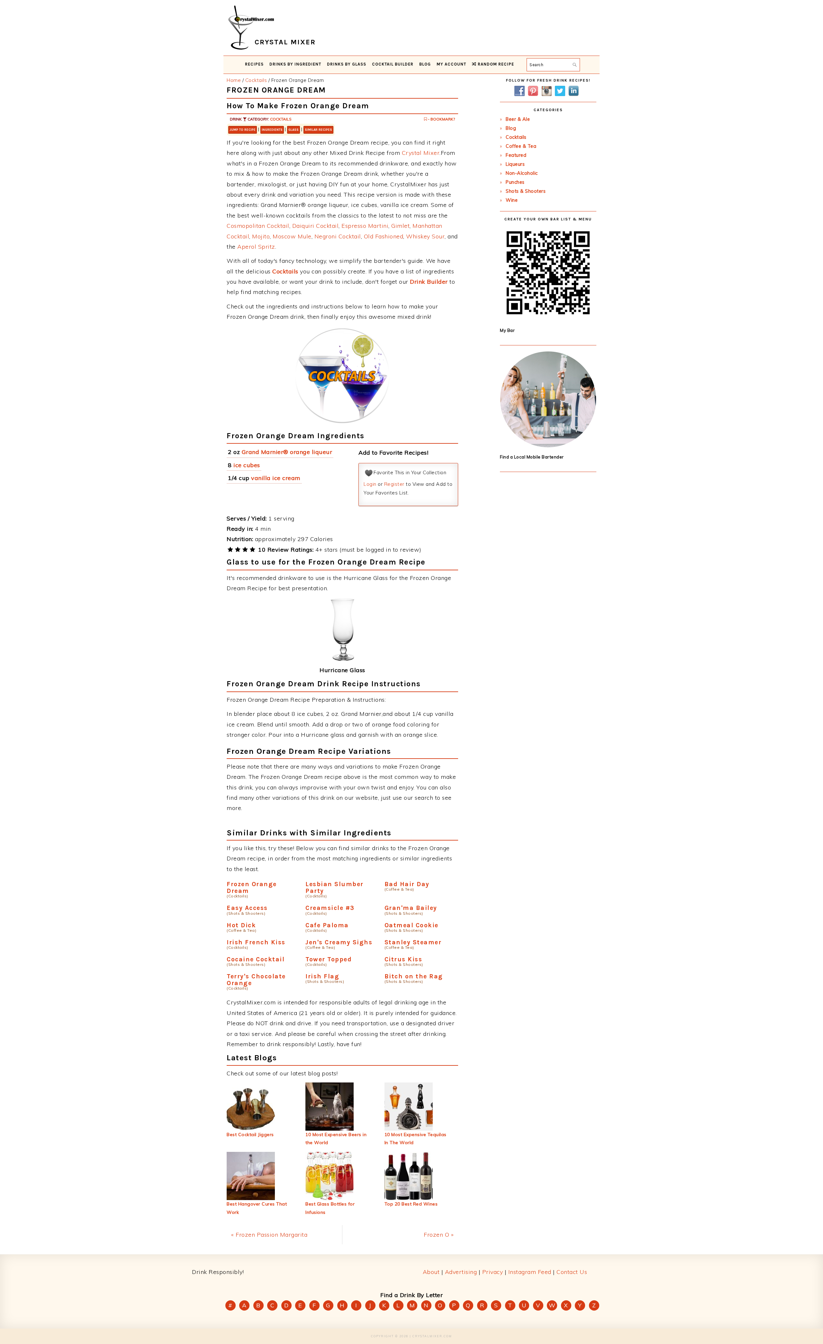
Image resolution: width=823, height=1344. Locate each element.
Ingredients (272, 130)
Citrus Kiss (403, 959)
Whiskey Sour (425, 236)
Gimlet (400, 225)
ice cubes (246, 465)
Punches (515, 182)
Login (370, 484)
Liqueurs (515, 164)
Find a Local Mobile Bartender (532, 456)
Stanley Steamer (413, 942)
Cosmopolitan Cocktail (258, 225)
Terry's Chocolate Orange (256, 980)
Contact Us (571, 1272)
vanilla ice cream (276, 478)
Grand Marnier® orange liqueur (287, 452)
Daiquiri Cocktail (315, 225)
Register (394, 484)
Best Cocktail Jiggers (250, 1134)
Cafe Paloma (327, 925)
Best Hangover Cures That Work (257, 1208)
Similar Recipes (318, 130)
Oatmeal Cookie (411, 925)
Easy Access (247, 908)
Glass (293, 130)
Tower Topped (328, 959)
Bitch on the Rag (413, 976)
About (431, 1272)
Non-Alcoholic (522, 173)
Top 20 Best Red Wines (411, 1204)
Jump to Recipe (243, 130)
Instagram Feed (529, 1272)
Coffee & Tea (521, 146)
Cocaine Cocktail (256, 959)
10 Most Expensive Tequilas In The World (415, 1138)
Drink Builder (429, 281)
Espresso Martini (364, 225)
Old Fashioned (383, 236)
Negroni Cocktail (337, 236)
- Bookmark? (441, 119)
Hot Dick (241, 925)
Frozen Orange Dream (252, 887)
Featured (516, 155)
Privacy (492, 1272)
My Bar (507, 330)
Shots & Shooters (526, 191)
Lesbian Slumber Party (334, 887)
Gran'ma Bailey (410, 908)
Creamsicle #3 (330, 908)
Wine (512, 200)
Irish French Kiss (256, 942)
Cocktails (281, 119)
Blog (511, 128)
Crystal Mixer (421, 152)
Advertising (461, 1272)
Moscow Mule (292, 236)
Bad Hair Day (407, 884)
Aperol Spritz (256, 246)
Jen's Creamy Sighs (338, 942)
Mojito (261, 236)
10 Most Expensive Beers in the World (335, 1138)
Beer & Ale (518, 119)
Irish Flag (322, 976)
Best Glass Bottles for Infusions (330, 1208)
